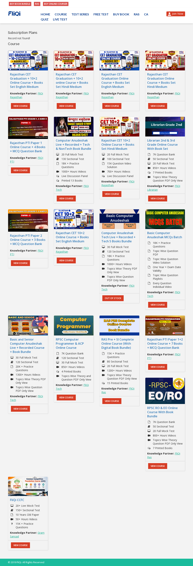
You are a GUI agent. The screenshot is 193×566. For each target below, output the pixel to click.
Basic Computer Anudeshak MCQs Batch (164, 235)
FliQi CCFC (17, 500)
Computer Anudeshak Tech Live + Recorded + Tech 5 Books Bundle (118, 237)
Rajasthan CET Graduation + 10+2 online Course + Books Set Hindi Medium (72, 80)
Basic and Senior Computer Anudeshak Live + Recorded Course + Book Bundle (27, 345)
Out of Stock (113, 298)
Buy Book (121, 14)
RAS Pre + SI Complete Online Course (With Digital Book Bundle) (117, 343)
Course (61, 14)
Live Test (60, 19)
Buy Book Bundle (20, 3)
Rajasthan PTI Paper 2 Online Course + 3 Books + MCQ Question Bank (27, 240)
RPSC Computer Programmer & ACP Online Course (70, 343)
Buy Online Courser (55, 3)
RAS (37, 3)
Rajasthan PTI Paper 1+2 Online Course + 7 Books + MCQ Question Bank (165, 343)
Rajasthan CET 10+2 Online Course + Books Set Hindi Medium (117, 144)
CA (146, 14)
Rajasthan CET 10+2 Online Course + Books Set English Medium (72, 237)
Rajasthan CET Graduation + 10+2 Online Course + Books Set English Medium (26, 80)
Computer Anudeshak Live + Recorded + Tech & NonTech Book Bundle (73, 144)
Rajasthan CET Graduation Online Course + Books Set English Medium (115, 80)
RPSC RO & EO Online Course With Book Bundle (162, 412)
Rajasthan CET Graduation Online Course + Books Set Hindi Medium (161, 80)
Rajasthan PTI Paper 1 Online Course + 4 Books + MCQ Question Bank (27, 147)
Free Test (101, 14)
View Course (20, 106)
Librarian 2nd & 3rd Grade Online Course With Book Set (162, 144)
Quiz (44, 19)
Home (45, 14)
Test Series (80, 14)
